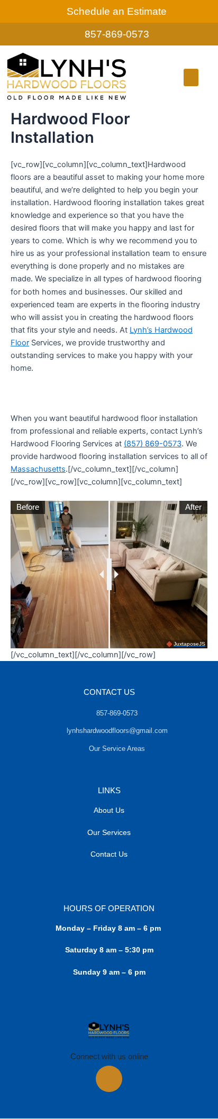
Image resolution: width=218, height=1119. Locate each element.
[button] (191, 77)
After (193, 507)
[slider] (109, 574)
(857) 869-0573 (152, 443)
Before (27, 507)
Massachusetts (38, 469)
